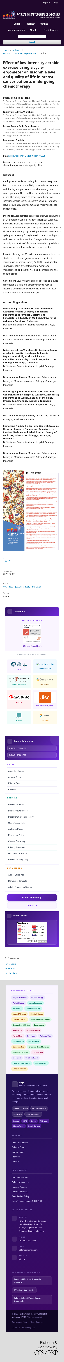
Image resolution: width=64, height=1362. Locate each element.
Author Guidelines (16, 875)
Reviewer (12, 789)
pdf (9, 560)
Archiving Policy (15, 829)
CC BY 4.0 (16, 1328)
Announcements (16, 30)
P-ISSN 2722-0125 (21, 1108)
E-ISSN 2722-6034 (39, 1108)
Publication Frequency (18, 860)
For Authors (49, 30)
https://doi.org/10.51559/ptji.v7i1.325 (27, 155)
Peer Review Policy (20, 1196)
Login (56, 2)
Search (32, 42)
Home (6, 50)
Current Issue (18, 1152)
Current (17, 23)
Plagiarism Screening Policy (21, 817)
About (33, 30)
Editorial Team (14, 783)
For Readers (10, 963)
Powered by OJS (28, 1328)
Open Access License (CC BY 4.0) (27, 1201)
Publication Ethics (16, 805)
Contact (15, 1161)
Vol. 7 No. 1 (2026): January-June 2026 (20, 53)
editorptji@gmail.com (28, 1250)
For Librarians (11, 973)
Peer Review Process (18, 811)
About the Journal (16, 771)
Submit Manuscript (20, 1182)
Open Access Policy (17, 823)
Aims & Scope (14, 777)
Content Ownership (16, 841)
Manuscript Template (17, 881)
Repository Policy (16, 835)
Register (30, 23)
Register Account (19, 1187)
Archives (44, 23)
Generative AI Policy (17, 854)
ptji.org (22, 1259)
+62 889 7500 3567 (27, 1241)
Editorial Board (18, 1147)
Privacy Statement (16, 847)
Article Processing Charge (20, 887)
